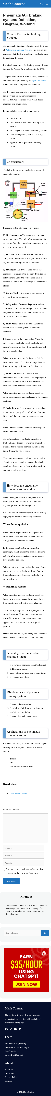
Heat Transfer (11, 1051)
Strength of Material (14, 1054)
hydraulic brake (39, 80)
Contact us (9, 1073)
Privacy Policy (11, 1077)
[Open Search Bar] (41, 4)
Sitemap (8, 1080)
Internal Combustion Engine (17, 1047)
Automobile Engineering (15, 1043)
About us (9, 1069)
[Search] (45, 933)
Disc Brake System (18, 793)
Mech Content (13, 4)
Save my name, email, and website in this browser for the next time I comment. (24, 871)
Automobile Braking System (18, 49)
